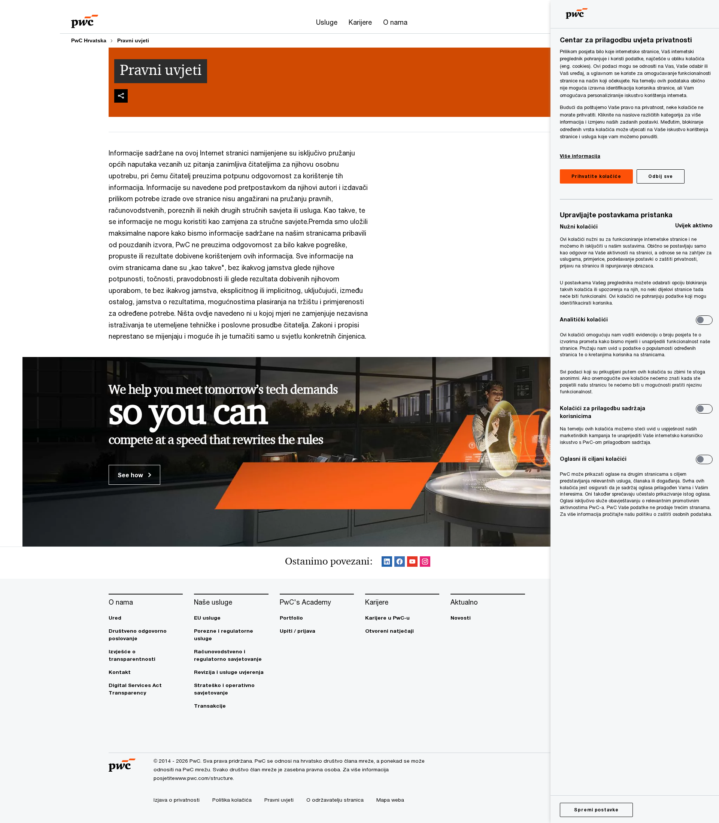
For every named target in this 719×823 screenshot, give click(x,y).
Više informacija (580, 156)
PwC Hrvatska (88, 40)
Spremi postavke (596, 810)
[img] (121, 96)
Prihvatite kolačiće (596, 176)
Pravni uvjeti (133, 40)
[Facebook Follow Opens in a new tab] (399, 562)
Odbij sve (660, 176)
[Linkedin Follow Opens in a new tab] (387, 562)
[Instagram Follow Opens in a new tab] (425, 562)
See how (131, 474)
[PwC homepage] (84, 19)
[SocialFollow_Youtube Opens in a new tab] (412, 562)
